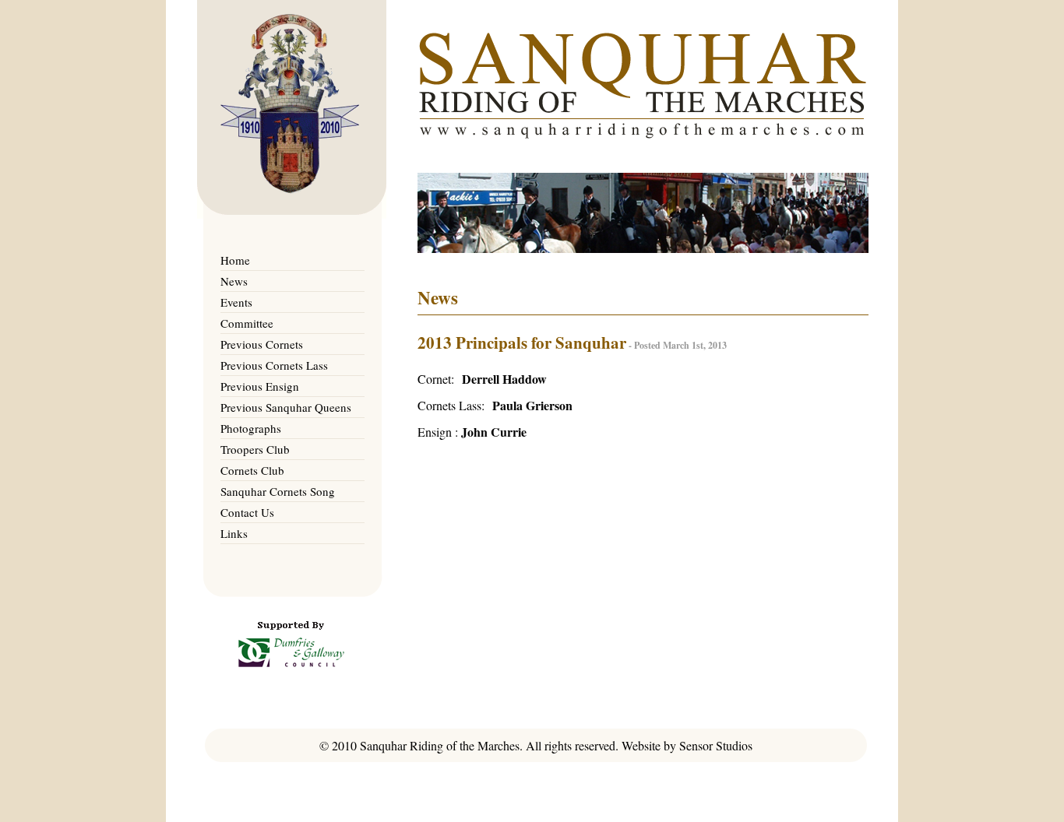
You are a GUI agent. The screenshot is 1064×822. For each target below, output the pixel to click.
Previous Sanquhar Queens (285, 407)
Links (234, 533)
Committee (246, 323)
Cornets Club (252, 470)
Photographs (250, 428)
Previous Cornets (261, 344)
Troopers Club (255, 449)
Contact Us (247, 512)
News (234, 281)
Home (235, 260)
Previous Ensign (259, 386)
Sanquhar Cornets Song (277, 491)
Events (236, 302)
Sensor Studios (715, 745)
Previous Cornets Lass (274, 365)
